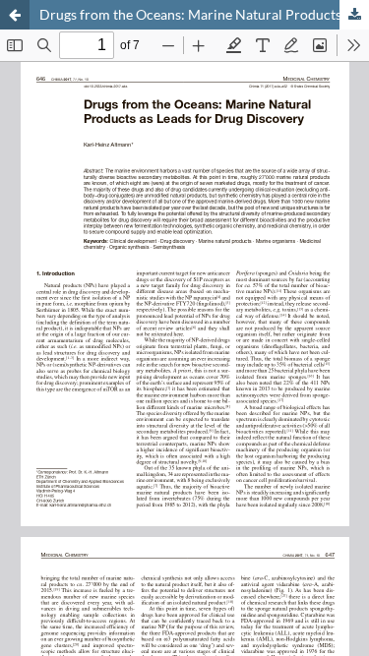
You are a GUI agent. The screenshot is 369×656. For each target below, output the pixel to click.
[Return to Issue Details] (15, 15)
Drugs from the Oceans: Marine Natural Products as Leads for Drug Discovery (204, 14)
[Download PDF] (354, 15)
